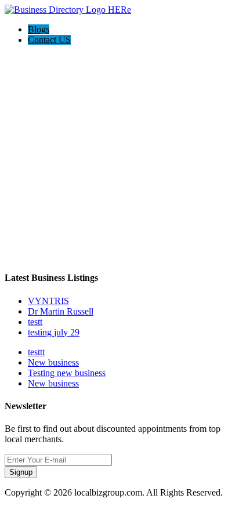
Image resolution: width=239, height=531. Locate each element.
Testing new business (67, 373)
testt (35, 322)
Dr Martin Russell (60, 311)
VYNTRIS (48, 301)
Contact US (49, 40)
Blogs (38, 29)
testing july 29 (53, 332)
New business (53, 362)
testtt (36, 352)
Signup (20, 472)
